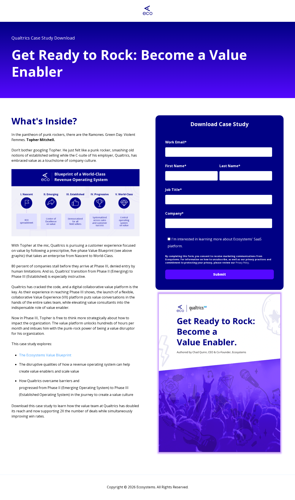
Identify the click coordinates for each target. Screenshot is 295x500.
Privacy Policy (242, 262)
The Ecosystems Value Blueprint (45, 355)
